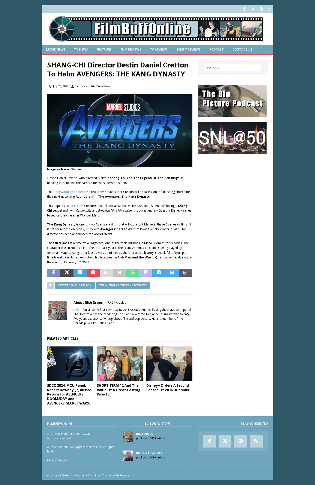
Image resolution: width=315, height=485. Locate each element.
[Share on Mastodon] (145, 273)
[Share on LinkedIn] (80, 273)
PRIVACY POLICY (57, 460)
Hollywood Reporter (68, 192)
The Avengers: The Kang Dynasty (123, 285)
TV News (81, 49)
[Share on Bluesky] (171, 273)
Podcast (216, 49)
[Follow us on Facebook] (244, 9)
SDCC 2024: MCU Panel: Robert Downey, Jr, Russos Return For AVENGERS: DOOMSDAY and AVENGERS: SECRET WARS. (69, 394)
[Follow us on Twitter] (252, 9)
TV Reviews (159, 49)
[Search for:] (232, 67)
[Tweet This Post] (66, 273)
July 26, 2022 (61, 86)
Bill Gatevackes (149, 453)
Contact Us (242, 49)
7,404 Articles (116, 302)
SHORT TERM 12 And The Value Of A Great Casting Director (118, 390)
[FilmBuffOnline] (157, 42)
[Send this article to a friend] (106, 273)
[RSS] (269, 9)
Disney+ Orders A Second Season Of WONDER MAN (167, 387)
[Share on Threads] (185, 273)
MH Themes (122, 475)
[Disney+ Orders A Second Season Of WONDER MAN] (169, 363)
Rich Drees (82, 86)
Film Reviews (130, 49)
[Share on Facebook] (53, 273)
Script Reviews (188, 49)
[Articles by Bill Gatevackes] (128, 458)
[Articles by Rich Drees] (128, 439)
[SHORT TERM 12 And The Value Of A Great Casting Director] (120, 363)
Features (104, 49)
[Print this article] (119, 273)
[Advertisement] (233, 185)
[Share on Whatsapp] (132, 273)
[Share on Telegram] (158, 273)
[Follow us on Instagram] (261, 9)
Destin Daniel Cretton (75, 285)
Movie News (55, 49)
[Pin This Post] (93, 273)
